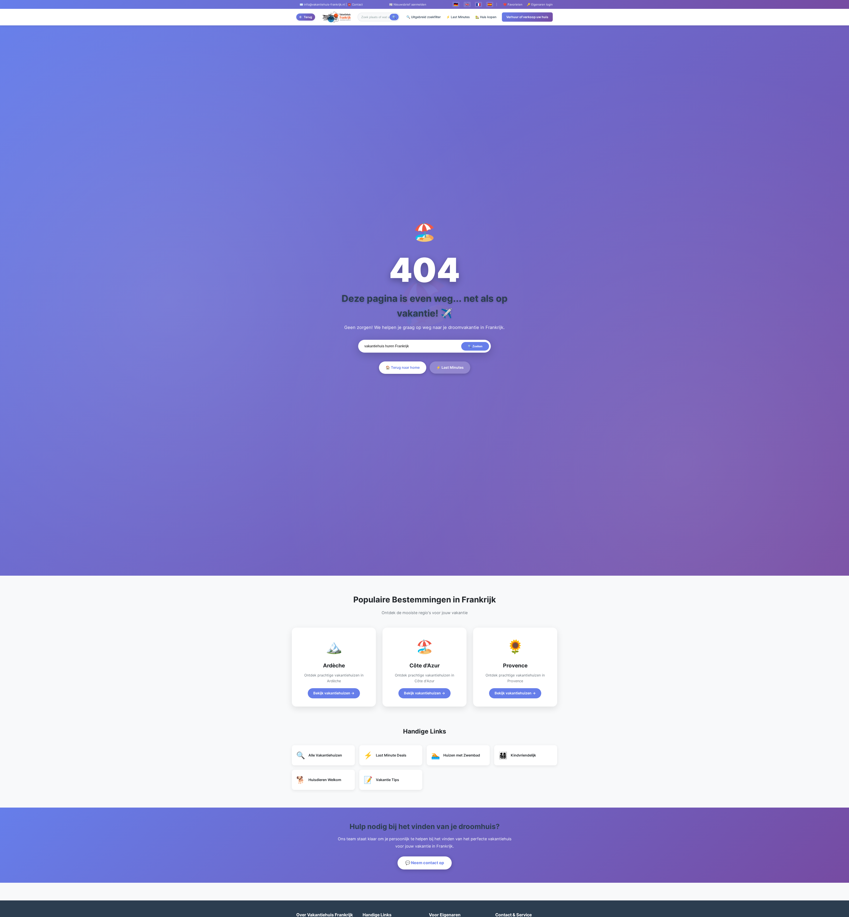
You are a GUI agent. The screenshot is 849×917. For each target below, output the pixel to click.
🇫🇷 (478, 4)
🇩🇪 (456, 4)
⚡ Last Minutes (458, 17)
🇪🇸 (490, 4)
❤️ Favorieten (512, 4)
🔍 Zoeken (475, 346)
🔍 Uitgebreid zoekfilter (423, 17)
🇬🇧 (467, 4)
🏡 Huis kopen (485, 17)
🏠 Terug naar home (403, 367)
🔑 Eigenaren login (540, 4)
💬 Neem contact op (424, 862)
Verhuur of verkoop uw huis (527, 17)
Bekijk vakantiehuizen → (333, 693)
